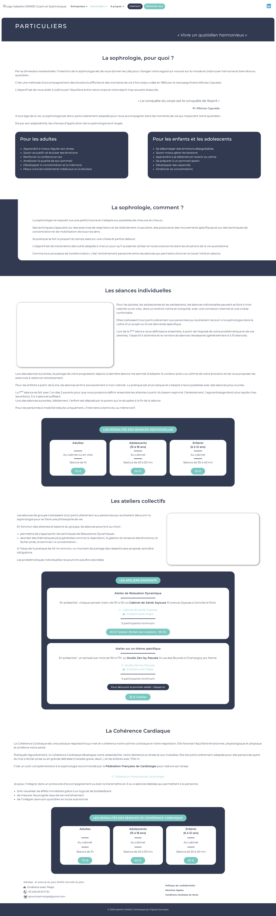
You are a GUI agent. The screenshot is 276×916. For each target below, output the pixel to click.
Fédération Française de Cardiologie (131, 766)
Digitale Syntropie (159, 909)
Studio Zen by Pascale (142, 657)
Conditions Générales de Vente (181, 894)
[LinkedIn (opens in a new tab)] (270, 6)
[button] (138, 429)
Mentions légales (174, 890)
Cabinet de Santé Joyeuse (147, 602)
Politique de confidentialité (180, 885)
